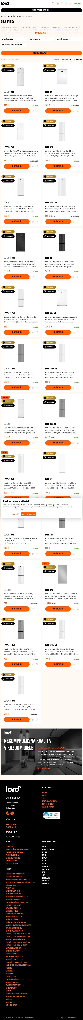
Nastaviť (15, 514)
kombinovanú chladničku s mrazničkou (62, 30)
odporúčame (56, 59)
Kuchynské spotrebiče (14, 16)
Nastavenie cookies (48, 807)
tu (22, 509)
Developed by (62, 1017)
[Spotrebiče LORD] (5, 3)
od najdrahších (78, 59)
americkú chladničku (38, 30)
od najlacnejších (66, 59)
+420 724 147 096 (11, 824)
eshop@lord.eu (11, 827)
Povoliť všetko (28, 514)
